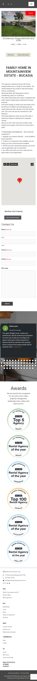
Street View (14, 164)
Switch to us (6, 629)
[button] (18, 179)
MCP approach (7, 597)
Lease (4, 643)
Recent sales (7, 595)
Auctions (5, 617)
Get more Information (12, 217)
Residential (6, 607)
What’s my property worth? (11, 592)
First (2, 237)
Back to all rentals (23, 55)
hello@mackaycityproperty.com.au (15, 580)
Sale (4, 640)
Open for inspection (9, 615)
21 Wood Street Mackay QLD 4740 (15, 575)
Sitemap (6, 664)
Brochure (11, 55)
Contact (6, 666)
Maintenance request (9, 632)
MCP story (6, 655)
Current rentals (7, 626)
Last (2, 245)
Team (4, 652)
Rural (4, 612)
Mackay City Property (14, 211)
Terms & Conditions (14, 673)
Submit (7, 304)
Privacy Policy (25, 673)
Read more (17, 347)
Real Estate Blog (9, 662)
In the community (8, 657)
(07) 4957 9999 (9, 577)
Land (4, 609)
